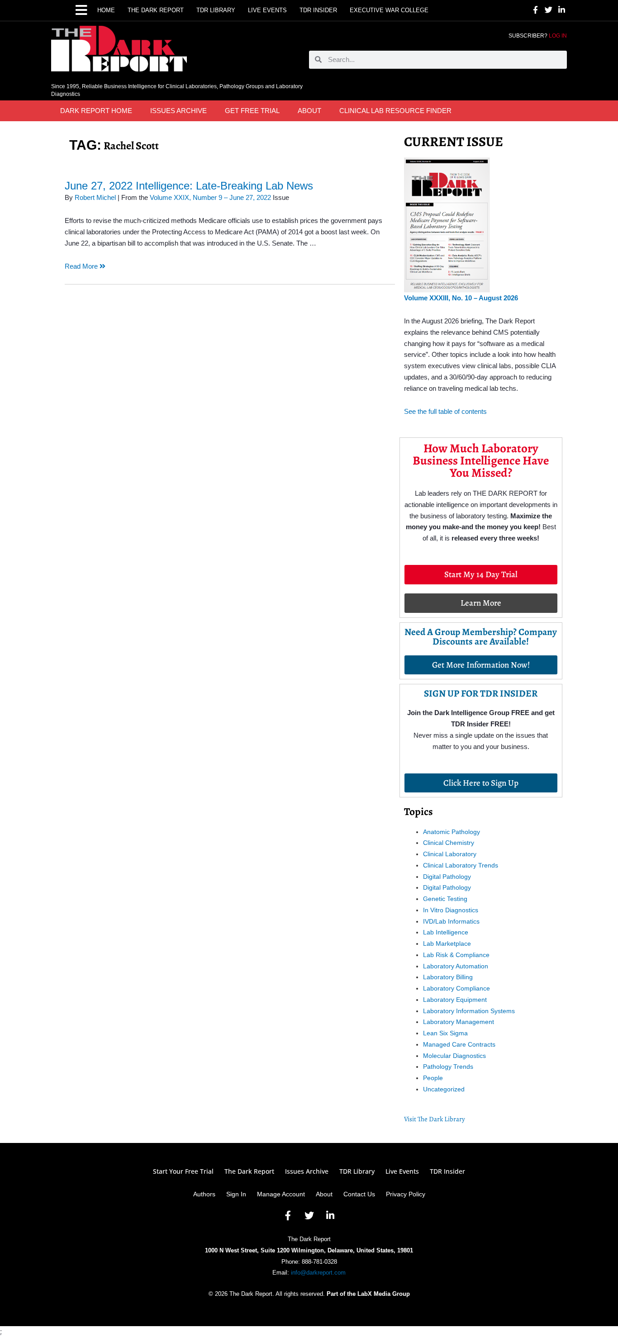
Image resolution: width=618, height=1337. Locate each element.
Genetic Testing (445, 898)
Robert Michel (95, 197)
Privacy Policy (405, 1194)
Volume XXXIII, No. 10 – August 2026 (461, 298)
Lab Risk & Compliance (456, 954)
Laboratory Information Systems (469, 1011)
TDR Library (215, 10)
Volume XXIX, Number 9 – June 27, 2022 (210, 197)
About (324, 1194)
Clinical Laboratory (449, 854)
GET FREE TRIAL (252, 110)
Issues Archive (306, 1171)
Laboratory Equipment (455, 999)
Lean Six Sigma (445, 1033)
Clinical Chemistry (448, 842)
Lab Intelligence (445, 932)
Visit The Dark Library (434, 1119)
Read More (82, 266)
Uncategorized (444, 1089)
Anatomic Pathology (451, 831)
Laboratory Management (458, 1021)
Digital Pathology (447, 876)
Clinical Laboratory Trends (460, 865)
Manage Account (281, 1194)
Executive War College (389, 10)
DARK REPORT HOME (96, 110)
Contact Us (359, 1194)
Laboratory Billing (448, 977)
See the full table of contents (445, 411)
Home (106, 10)
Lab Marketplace (447, 943)
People (433, 1077)
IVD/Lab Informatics (451, 921)
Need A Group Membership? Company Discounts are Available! (480, 637)
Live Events (267, 10)
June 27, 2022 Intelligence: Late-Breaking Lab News (189, 186)
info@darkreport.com (318, 1272)
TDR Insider (318, 10)
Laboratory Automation (455, 966)
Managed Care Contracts (459, 1044)
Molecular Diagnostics (454, 1055)
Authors (204, 1194)
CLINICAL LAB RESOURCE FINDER (395, 110)
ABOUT (309, 110)
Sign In (236, 1194)
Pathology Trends (448, 1066)
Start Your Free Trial (183, 1171)
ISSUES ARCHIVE (178, 110)
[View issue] (447, 224)
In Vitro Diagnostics (450, 910)
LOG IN (558, 36)
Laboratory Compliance (456, 988)
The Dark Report (156, 10)
